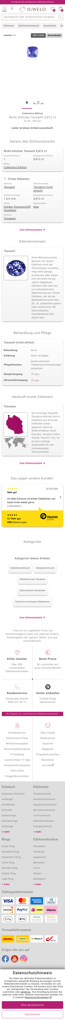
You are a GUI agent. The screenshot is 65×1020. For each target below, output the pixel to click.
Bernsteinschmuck (44, 810)
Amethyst (39, 852)
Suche (60, 17)
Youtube (14, 958)
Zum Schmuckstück (31, 230)
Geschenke (50, 26)
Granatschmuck (42, 826)
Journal (46, 765)
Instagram (23, 958)
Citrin (36, 868)
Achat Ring (8, 846)
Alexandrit (39, 846)
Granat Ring (9, 873)
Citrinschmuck (41, 815)
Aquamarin (39, 857)
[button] (4, 9)
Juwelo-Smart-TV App (17, 760)
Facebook (5, 958)
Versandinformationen (17, 765)
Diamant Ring (10, 868)
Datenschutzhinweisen (37, 997)
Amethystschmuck (44, 799)
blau (36, 207)
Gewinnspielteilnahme (17, 749)
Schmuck (9, 26)
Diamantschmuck (43, 821)
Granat (37, 873)
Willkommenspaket (17, 743)
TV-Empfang (17, 754)
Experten (48, 743)
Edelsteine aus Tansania (32, 579)
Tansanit (9, 187)
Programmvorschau (47, 754)
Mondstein (39, 879)
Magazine (47, 749)
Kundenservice (17, 733)
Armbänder (8, 804)
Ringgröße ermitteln (17, 776)
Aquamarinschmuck (45, 804)
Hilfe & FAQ (17, 771)
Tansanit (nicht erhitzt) (43, 189)
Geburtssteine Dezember (33, 590)
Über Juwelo (47, 733)
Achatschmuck (42, 794)
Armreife (7, 810)
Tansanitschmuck (45, 568)
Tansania (10, 219)
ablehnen (26, 992)
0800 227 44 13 (17, 702)
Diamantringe (10, 821)
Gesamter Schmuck (13, 794)
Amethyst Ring (10, 852)
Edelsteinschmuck (28, 26)
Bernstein (39, 862)
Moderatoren (47, 738)
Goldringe (7, 826)
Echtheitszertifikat (17, 738)
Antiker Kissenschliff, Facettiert (17, 209)
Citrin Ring (8, 862)
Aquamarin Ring (11, 857)
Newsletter (48, 760)
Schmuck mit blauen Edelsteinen (32, 601)
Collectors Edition (15, 168)
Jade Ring (8, 879)
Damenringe (9, 815)
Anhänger (7, 799)
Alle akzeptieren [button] (32, 1005)
